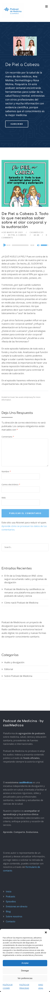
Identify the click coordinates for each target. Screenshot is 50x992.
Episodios (11, 901)
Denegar (25, 970)
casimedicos (36, 232)
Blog (8, 911)
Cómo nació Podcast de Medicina (21, 602)
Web (4, 497)
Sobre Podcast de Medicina (18, 676)
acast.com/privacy (26, 397)
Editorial (8, 669)
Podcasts (10, 896)
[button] (45, 932)
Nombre (6, 471)
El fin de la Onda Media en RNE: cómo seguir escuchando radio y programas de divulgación (25, 579)
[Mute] (38, 245)
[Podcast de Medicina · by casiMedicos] (13, 11)
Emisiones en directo (16, 906)
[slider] (44, 247)
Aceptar (25, 963)
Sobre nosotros (14, 916)
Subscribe (17, 124)
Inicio (8, 891)
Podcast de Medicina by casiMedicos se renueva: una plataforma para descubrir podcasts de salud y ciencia (25, 592)
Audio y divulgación (14, 662)
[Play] (4, 245)
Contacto (10, 921)
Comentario (8, 436)
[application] (25, 245)
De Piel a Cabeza (22, 65)
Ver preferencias (25, 978)
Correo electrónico (11, 484)
